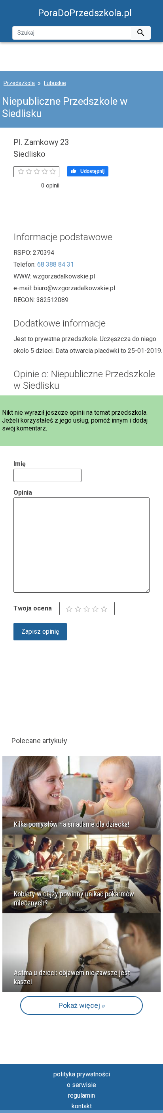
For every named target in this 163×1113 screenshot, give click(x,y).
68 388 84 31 (55, 264)
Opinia (22, 492)
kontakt (82, 1106)
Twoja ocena (32, 608)
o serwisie (81, 1085)
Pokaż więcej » (82, 1005)
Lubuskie (55, 83)
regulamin (81, 1095)
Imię (19, 463)
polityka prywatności (81, 1074)
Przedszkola (19, 83)
